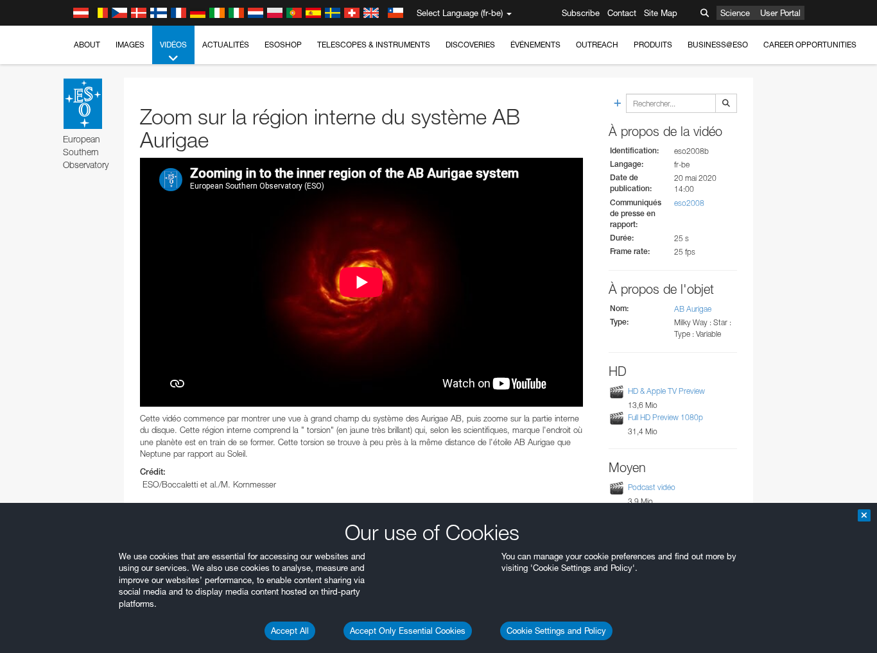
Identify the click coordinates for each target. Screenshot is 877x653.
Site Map (660, 13)
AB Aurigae (692, 309)
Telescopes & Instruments (373, 44)
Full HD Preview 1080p (665, 417)
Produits (653, 44)
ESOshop (283, 44)
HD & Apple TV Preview (666, 391)
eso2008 (689, 203)
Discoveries (470, 44)
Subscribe (581, 13)
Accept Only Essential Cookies (407, 630)
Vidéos (173, 44)
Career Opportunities (809, 44)
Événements (535, 44)
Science (735, 13)
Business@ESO (718, 44)
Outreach (597, 44)
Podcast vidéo (651, 487)
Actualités (225, 44)
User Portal (780, 13)
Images (130, 44)
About (87, 44)
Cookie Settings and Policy (556, 630)
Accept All (290, 630)
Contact (621, 13)
